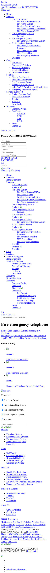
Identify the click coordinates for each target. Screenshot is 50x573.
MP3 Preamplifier (24, 53)
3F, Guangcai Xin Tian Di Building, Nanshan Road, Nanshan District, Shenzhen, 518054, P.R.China (23, 523)
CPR (19, 118)
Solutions (10, 75)
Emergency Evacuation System (25, 89)
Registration (6, 5)
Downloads (16, 104)
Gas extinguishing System (23, 33)
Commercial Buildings (21, 65)
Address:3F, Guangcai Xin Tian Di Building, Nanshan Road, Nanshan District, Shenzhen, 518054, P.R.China (24, 539)
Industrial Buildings (20, 70)
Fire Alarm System (25, 24)
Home (9, 14)
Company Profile (19, 109)
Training (15, 99)
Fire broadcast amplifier (27, 50)
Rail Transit (16, 63)
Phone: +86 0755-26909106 (13, 534)
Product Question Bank (21, 94)
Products (10, 16)
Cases (8, 60)
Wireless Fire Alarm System (28, 26)
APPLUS (21, 114)
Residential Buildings (21, 67)
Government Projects (20, 72)
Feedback (16, 101)
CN (2, 162)
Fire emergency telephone (28, 55)
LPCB (20, 121)
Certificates (16, 111)
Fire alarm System (19, 19)
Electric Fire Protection (21, 77)
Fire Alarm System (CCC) (28, 31)
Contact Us (16, 126)
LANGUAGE (7, 160)
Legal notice (32, 532)
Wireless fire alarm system (23, 84)
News (14, 123)
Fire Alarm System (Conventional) (31, 29)
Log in (4, 2)
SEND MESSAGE (9, 158)
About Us (10, 106)
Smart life (16, 58)
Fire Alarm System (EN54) (28, 21)
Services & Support (14, 92)
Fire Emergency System (22, 82)
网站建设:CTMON (9, 519)
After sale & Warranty (21, 97)
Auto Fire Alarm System (22, 80)
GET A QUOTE (8, 130)
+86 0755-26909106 (29, 7)
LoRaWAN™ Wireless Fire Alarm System (29, 87)
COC (19, 116)
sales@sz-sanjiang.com (11, 7)
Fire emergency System (21, 38)
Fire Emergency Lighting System (31, 41)
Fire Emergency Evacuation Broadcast (17, 335)
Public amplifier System (22, 43)
